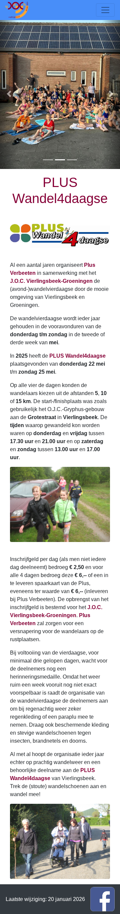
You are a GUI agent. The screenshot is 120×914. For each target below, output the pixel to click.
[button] (9, 94)
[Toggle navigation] (105, 10)
